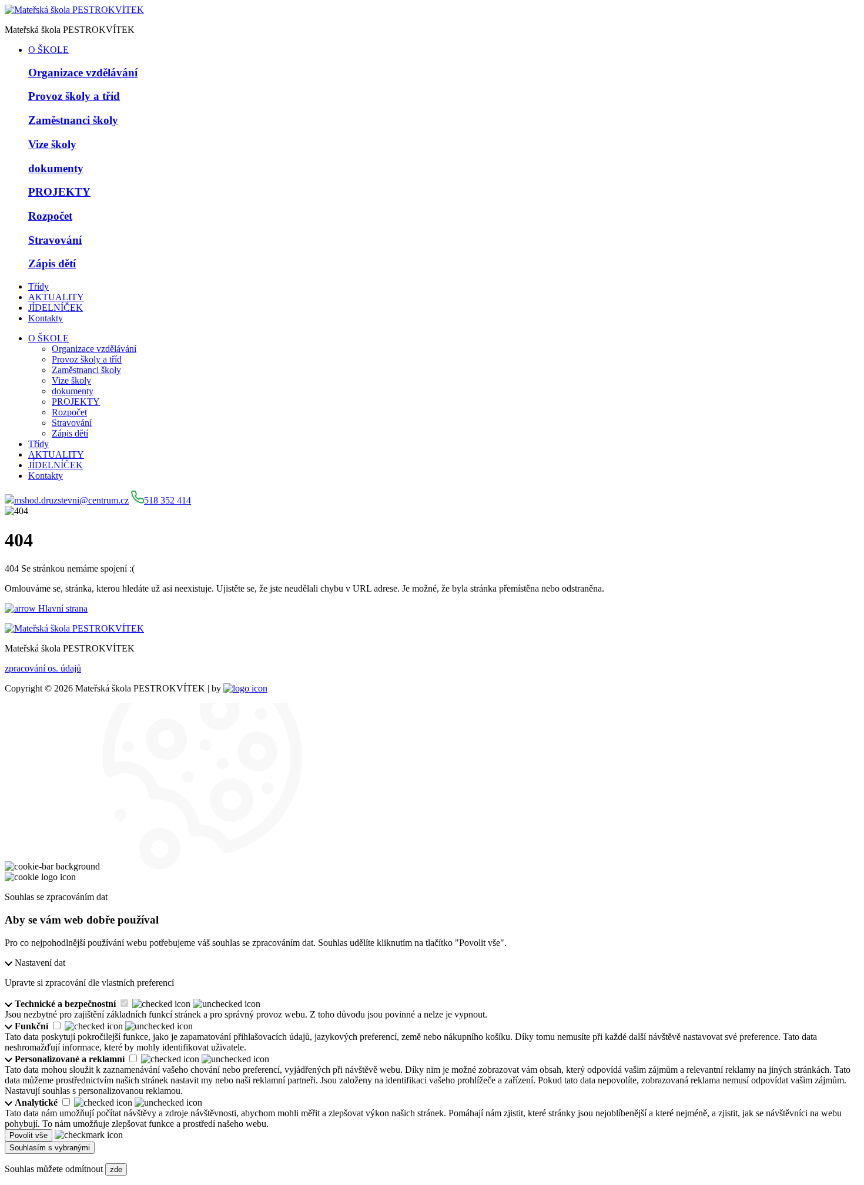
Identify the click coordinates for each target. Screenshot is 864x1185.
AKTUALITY (56, 297)
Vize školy (71, 380)
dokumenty (72, 391)
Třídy (38, 286)
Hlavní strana (63, 608)
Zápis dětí (70, 433)
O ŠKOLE (48, 50)
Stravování (72, 423)
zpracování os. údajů (43, 668)
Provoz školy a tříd (87, 359)
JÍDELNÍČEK (55, 308)
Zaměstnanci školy (86, 370)
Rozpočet (69, 412)
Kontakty (45, 318)
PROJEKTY (76, 402)
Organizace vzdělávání (94, 349)
